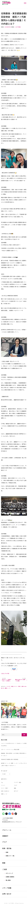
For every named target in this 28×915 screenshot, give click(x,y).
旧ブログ (16, 791)
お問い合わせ (6, 894)
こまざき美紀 (18, 27)
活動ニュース (8, 688)
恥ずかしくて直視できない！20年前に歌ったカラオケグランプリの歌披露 (6, 680)
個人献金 (8, 880)
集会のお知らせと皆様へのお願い (20, 680)
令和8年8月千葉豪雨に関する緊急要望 (9, 759)
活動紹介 (5, 836)
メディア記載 (6, 888)
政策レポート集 (10, 856)
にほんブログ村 (5, 673)
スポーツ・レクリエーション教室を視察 (10, 749)
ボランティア (9, 873)
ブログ (15, 785)
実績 (3, 863)
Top (2, 782)
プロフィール (6, 830)
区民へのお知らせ (5, 791)
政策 (7, 852)
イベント (3, 785)
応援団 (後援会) (10, 877)
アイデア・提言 (10, 686)
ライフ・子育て (17, 686)
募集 (15, 788)
